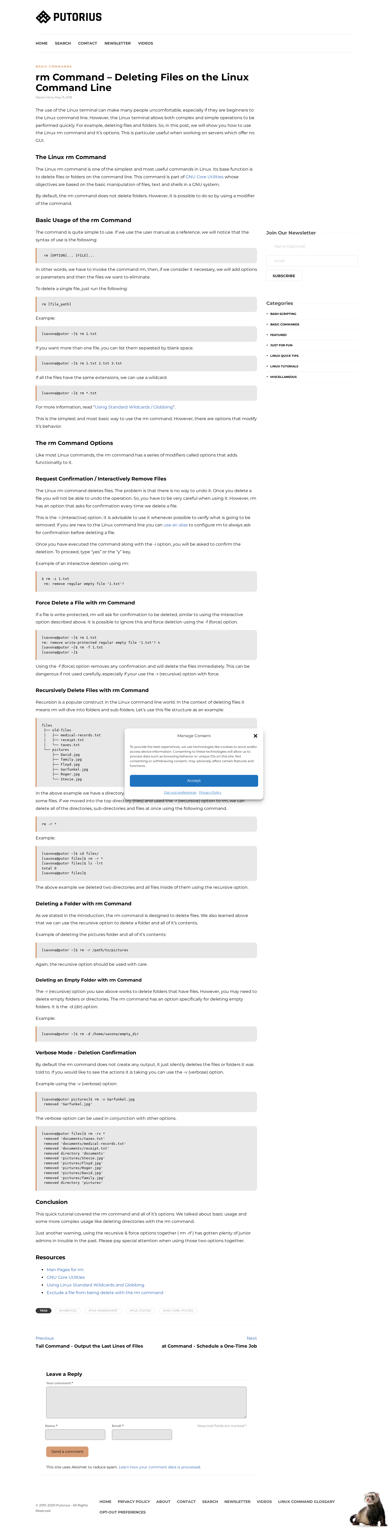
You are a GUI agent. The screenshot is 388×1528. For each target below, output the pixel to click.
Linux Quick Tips (284, 356)
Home (42, 43)
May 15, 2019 (63, 97)
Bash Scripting (283, 314)
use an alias (176, 524)
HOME (105, 1501)
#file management (103, 1310)
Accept (194, 780)
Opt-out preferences (180, 792)
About (163, 1501)
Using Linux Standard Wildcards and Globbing (95, 1284)
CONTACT (186, 1501)
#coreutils (68, 1310)
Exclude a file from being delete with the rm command (105, 1292)
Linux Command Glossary (306, 1501)
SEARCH (210, 1501)
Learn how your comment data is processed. (160, 1467)
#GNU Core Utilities (178, 1310)
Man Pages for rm (65, 1269)
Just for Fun (281, 345)
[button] (255, 735)
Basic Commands (54, 66)
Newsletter (118, 43)
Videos (145, 43)
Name (51, 1426)
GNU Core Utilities (205, 176)
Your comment (59, 1383)
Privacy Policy (210, 792)
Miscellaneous (283, 377)
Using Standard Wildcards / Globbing (134, 407)
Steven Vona (45, 97)
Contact (87, 43)
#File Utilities (140, 1310)
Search (63, 43)
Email (118, 1426)
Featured (278, 335)
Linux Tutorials (284, 366)
